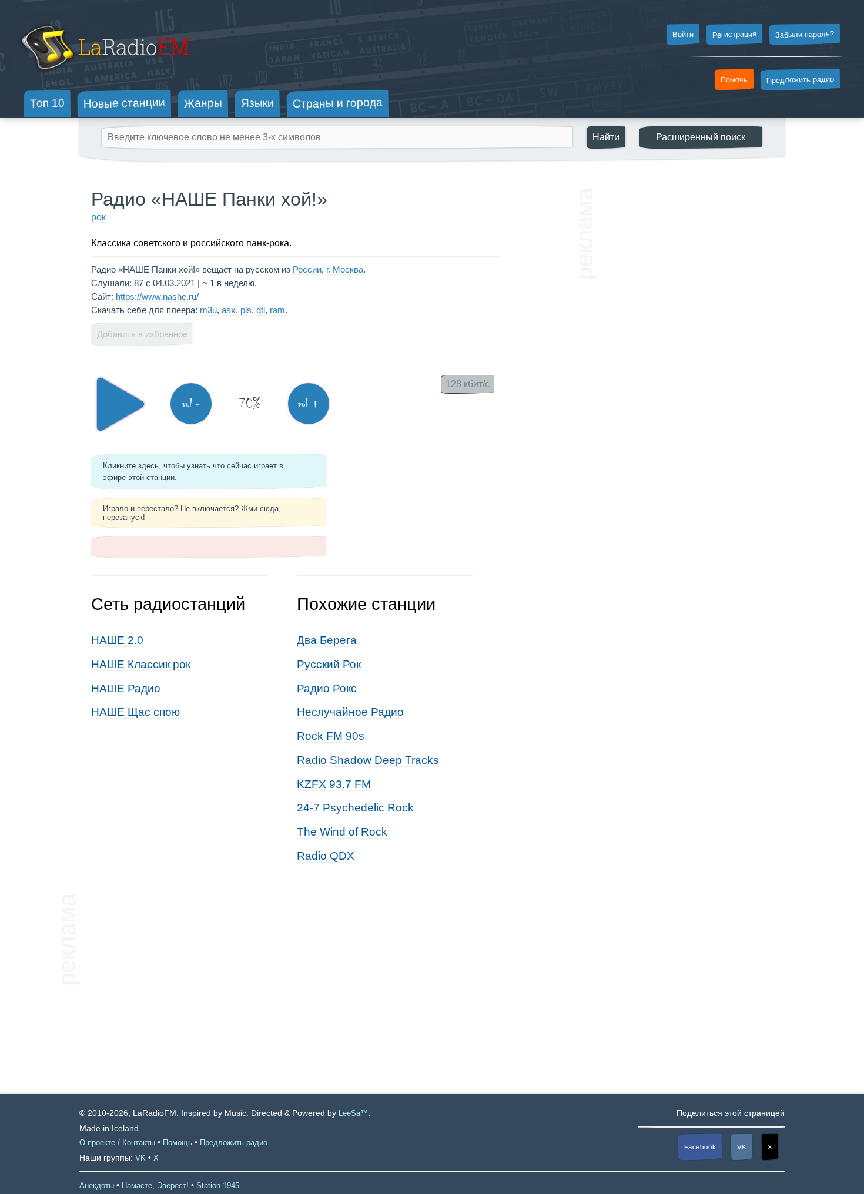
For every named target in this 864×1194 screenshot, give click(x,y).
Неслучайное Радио (350, 712)
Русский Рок (329, 664)
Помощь (177, 1142)
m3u (208, 310)
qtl (260, 310)
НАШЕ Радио (125, 688)
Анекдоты (96, 1185)
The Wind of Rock (342, 832)
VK (741, 1147)
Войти (683, 34)
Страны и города (338, 103)
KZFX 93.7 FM (334, 784)
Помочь (734, 80)
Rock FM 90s (330, 736)
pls (246, 310)
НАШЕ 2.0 (117, 640)
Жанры (203, 102)
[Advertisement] (685, 364)
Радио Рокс (327, 688)
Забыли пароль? (804, 34)
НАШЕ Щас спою (135, 712)
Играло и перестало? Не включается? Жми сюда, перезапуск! (192, 513)
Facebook (700, 1147)
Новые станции (124, 103)
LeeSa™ (353, 1113)
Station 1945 (217, 1185)
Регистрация (734, 34)
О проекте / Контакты (117, 1142)
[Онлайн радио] (104, 75)
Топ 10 (47, 102)
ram (277, 310)
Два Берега (327, 640)
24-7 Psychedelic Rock (355, 807)
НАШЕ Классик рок (140, 664)
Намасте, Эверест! (155, 1185)
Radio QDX (325, 856)
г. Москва (344, 269)
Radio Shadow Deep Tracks (368, 760)
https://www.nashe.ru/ (157, 296)
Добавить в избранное (142, 334)
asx (229, 310)
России (307, 269)
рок (98, 217)
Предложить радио (800, 80)
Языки (257, 103)
